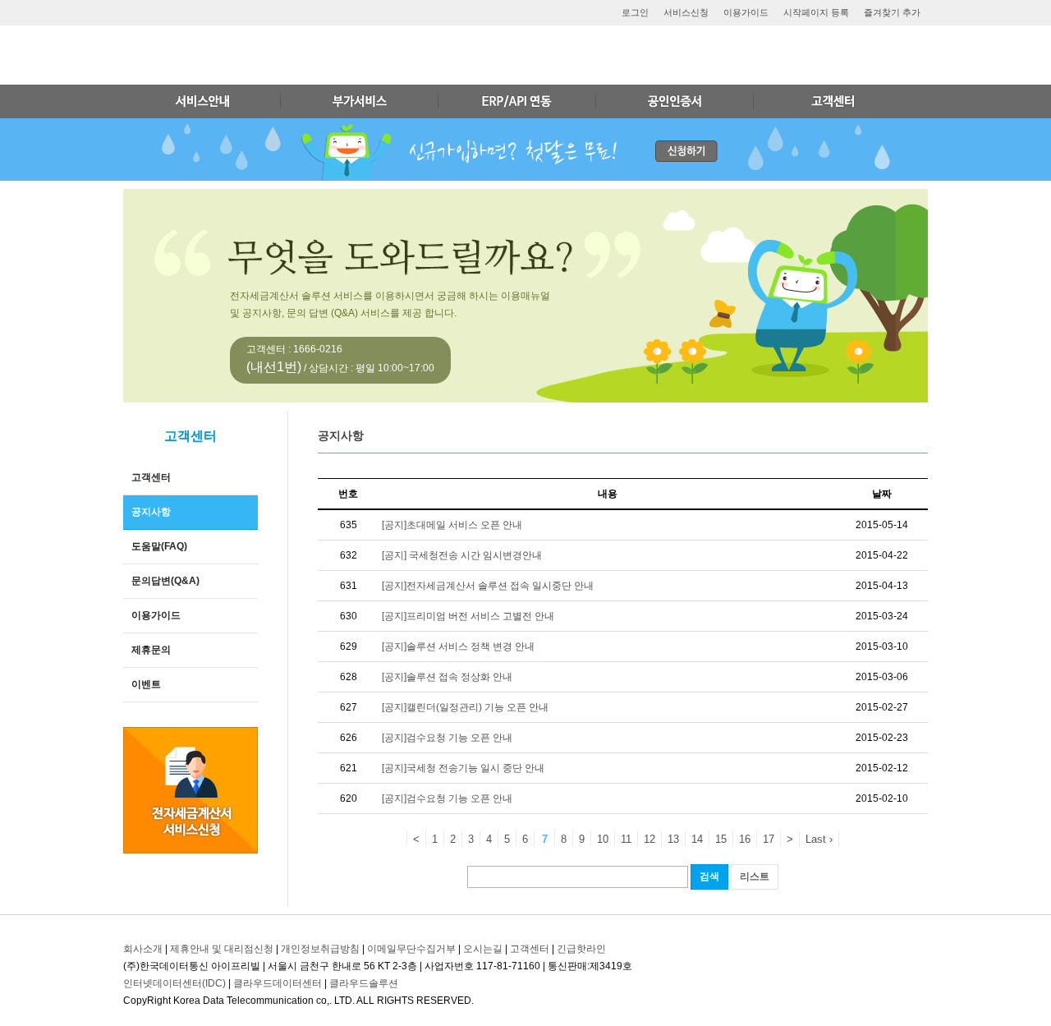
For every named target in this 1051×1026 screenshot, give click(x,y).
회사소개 (143, 949)
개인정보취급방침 (320, 949)
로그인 (635, 12)
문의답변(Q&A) (165, 581)
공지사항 (151, 512)
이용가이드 (746, 12)
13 (673, 839)
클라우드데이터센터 (277, 983)
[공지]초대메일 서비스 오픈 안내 (452, 525)
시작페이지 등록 (816, 12)
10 (602, 839)
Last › (819, 839)
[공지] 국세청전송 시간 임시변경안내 (462, 555)
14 (697, 839)
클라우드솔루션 (363, 983)
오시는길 (483, 949)
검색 (709, 876)
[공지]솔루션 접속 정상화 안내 (447, 677)
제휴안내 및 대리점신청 (221, 949)
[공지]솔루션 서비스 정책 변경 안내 (458, 646)
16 (744, 839)
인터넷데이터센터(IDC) (174, 983)
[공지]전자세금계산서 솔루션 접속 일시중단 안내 (488, 585)
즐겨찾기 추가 (892, 12)
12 (649, 839)
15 (721, 839)
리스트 (754, 876)
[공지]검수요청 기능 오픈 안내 (447, 737)
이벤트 (146, 684)
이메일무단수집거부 (411, 949)
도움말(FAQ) (159, 546)
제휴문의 (151, 650)
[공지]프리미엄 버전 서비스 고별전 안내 (468, 616)
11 (626, 839)
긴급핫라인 (581, 949)
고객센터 (151, 477)
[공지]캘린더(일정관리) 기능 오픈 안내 (465, 707)
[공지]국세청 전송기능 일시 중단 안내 (463, 768)
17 (768, 839)
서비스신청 (686, 12)
